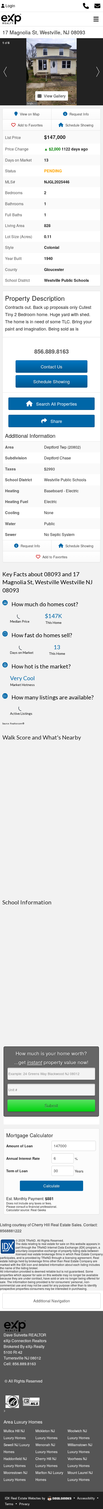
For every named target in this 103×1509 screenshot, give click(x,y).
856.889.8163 (51, 351)
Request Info (79, 114)
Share (55, 421)
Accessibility (86, 1498)
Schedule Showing (78, 125)
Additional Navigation (51, 1301)
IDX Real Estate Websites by (25, 1498)
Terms (9, 1504)
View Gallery (55, 96)
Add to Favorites (30, 125)
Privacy (24, 1504)
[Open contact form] (97, 5)
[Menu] (96, 19)
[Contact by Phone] (86, 5)
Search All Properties (56, 404)
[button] (5, 71)
